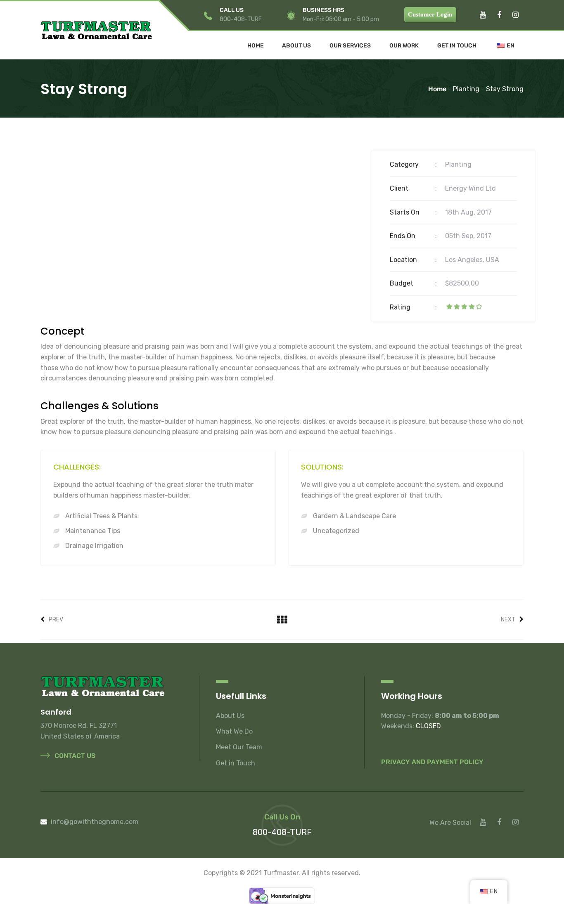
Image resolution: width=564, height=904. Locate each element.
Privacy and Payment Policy (432, 762)
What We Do (234, 731)
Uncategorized (335, 531)
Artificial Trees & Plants (100, 516)
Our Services (350, 46)
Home (255, 46)
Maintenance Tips (92, 531)
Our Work (404, 46)
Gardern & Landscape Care (353, 516)
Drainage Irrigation (93, 546)
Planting (458, 164)
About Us (296, 46)
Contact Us (74, 756)
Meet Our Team (239, 747)
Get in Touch (456, 46)
